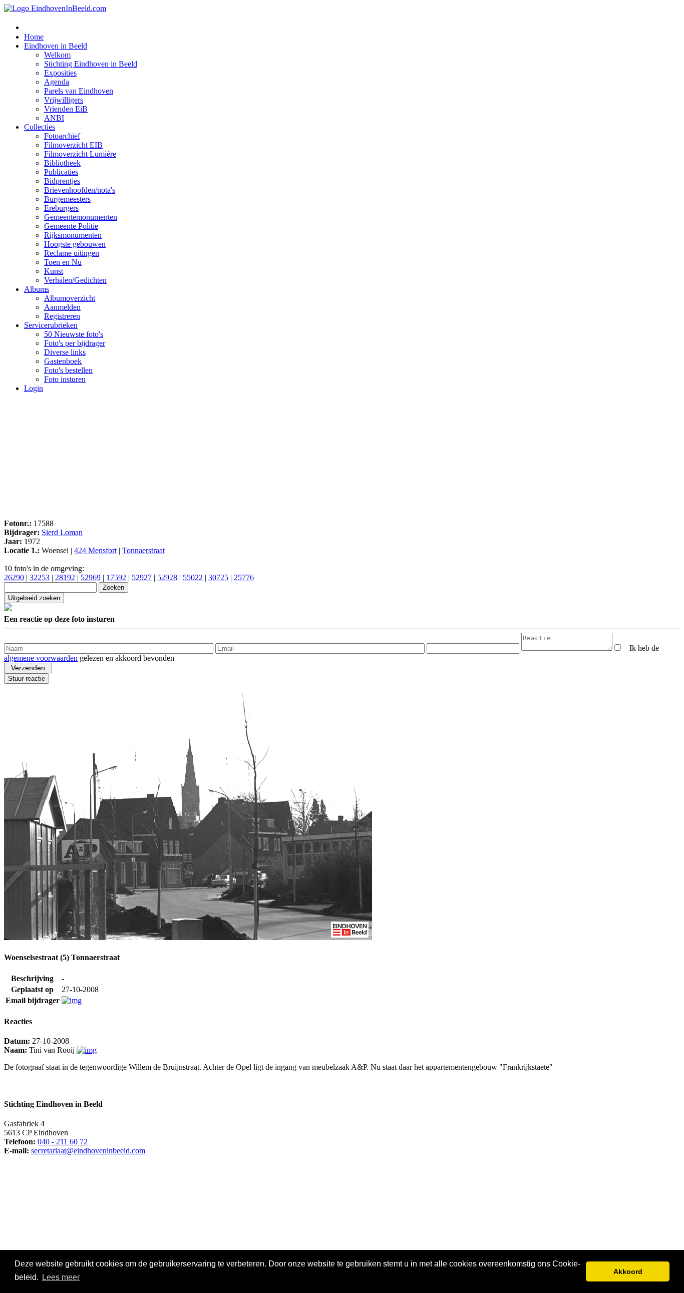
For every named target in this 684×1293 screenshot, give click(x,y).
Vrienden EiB (66, 109)
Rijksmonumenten (73, 235)
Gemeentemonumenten (80, 217)
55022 (193, 577)
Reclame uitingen (71, 253)
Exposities (60, 73)
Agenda (56, 82)
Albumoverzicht (69, 298)
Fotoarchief (62, 136)
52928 (167, 577)
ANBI (54, 118)
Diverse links (65, 352)
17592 (116, 577)
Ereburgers (61, 208)
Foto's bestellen (68, 370)
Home (34, 37)
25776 (244, 577)
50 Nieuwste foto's (73, 334)
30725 (218, 577)
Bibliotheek (62, 163)
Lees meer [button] (61, 1277)
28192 (65, 577)
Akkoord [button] (627, 1271)
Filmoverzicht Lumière (80, 154)
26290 (14, 577)
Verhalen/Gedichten (75, 280)
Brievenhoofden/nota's (79, 190)
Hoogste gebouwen (75, 244)
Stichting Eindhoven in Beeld (90, 64)
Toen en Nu (63, 262)
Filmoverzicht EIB (73, 145)
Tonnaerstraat (143, 550)
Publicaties (61, 172)
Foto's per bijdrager (74, 343)
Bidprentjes (62, 181)
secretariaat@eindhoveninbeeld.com (88, 1150)
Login (33, 388)
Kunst (53, 271)
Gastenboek (63, 361)
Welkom (57, 55)
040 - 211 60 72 (63, 1141)
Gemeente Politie (71, 226)
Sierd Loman (62, 532)
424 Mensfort (95, 550)
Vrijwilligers (63, 100)
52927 (142, 577)
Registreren (62, 316)
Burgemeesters (67, 199)
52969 (91, 577)
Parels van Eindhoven (78, 91)
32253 (40, 577)
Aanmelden (62, 307)
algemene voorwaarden (41, 658)
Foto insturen (65, 379)
